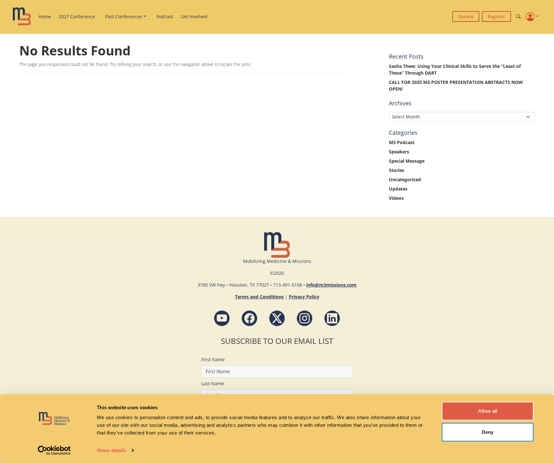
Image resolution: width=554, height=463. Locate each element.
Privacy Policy (304, 297)
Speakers (399, 152)
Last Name (212, 383)
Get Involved (194, 16)
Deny (487, 432)
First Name (213, 359)
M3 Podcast (402, 142)
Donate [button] (466, 16)
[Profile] (532, 16)
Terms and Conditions (259, 297)
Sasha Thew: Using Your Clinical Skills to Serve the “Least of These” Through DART (455, 69)
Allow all (487, 411)
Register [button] (496, 16)
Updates (398, 189)
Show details (111, 450)
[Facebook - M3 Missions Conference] (249, 318)
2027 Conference (77, 16)
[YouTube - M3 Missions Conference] (222, 318)
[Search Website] (518, 16)
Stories (396, 170)
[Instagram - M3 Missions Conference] (304, 318)
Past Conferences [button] (123, 16)
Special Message (406, 161)
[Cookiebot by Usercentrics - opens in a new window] (54, 450)
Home (44, 16)
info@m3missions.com (331, 285)
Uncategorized (405, 179)
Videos (396, 198)
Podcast (164, 16)
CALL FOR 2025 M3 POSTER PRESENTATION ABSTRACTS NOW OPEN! (456, 85)
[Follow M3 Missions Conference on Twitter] (277, 318)
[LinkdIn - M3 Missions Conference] (332, 318)
